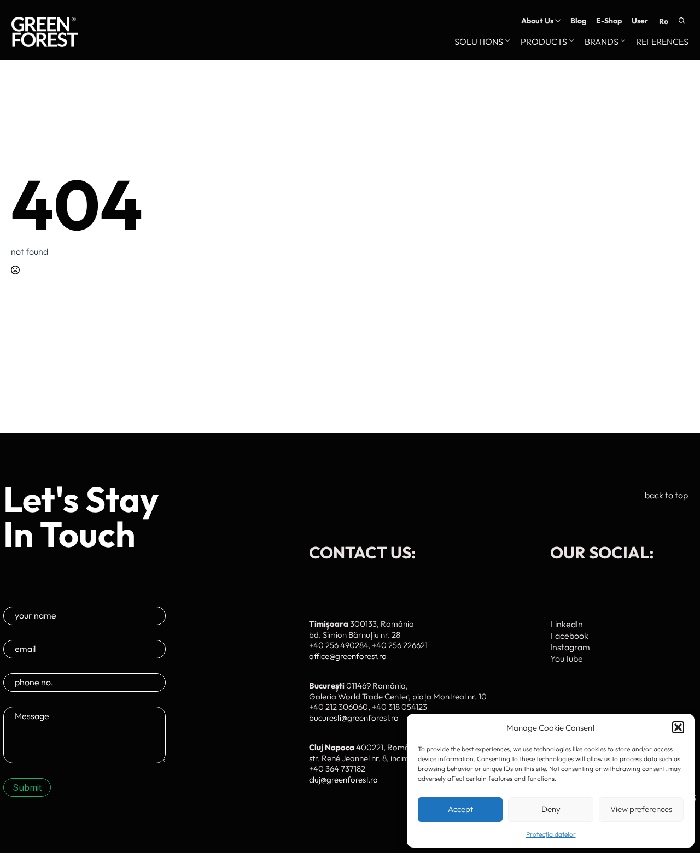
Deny (551, 809)
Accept (460, 809)
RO (663, 21)
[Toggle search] (682, 20)
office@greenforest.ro (348, 656)
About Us (537, 21)
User (640, 21)
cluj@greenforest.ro (343, 779)
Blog (578, 21)
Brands (602, 42)
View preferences (641, 809)
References (662, 42)
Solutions (478, 42)
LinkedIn (566, 624)
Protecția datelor (551, 834)
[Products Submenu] (570, 42)
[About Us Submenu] (557, 21)
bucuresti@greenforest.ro (354, 718)
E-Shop (609, 21)
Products (544, 42)
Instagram (570, 647)
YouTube (566, 658)
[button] (678, 727)
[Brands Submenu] (622, 42)
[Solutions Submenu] (506, 42)
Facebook (569, 635)
